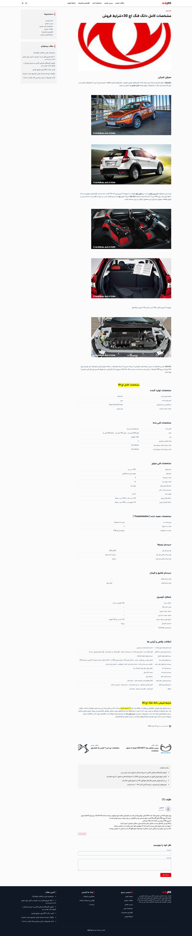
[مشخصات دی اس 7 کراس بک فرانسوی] (83, 748)
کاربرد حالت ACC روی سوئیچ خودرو (44, 69)
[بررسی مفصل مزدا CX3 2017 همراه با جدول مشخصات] (165, 748)
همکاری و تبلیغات (88, 896)
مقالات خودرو (120, 3)
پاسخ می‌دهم (82, 834)
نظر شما (169, 858)
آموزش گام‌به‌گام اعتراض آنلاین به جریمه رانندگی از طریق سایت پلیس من (144, 772)
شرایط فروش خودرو (47, 35)
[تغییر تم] (22, 3)
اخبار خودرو (49, 21)
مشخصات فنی (97, 3)
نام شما (169, 850)
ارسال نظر (166, 875)
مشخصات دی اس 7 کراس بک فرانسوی (105, 748)
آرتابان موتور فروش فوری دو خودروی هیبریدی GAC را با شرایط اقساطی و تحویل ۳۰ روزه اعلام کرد (136, 776)
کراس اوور (138, 194)
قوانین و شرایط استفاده (87, 900)
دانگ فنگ (168, 82)
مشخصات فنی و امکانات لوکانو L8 (44, 53)
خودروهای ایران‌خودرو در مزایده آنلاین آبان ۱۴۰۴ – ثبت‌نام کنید (147, 784)
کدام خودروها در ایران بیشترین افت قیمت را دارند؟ (39, 77)
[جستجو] (26, 3)
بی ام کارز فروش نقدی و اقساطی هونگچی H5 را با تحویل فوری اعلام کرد (144, 780)
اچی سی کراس (153, 194)
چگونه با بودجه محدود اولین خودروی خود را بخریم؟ (39, 73)
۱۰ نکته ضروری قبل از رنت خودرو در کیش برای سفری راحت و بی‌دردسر (38, 58)
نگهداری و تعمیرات (84, 3)
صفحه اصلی (129, 896)
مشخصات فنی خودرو (46, 26)
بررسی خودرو (108, 3)
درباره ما (91, 904)
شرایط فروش (71, 3)
